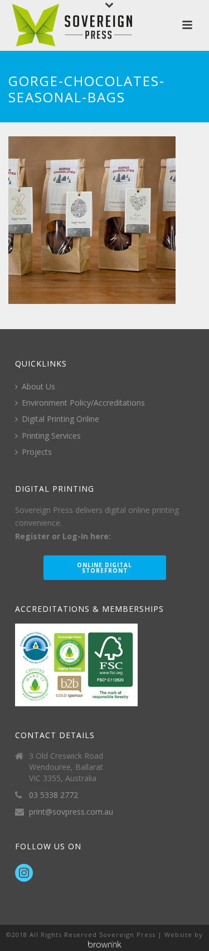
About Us (38, 386)
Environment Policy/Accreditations (83, 402)
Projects (37, 451)
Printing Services (51, 435)
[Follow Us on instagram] (24, 873)
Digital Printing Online (60, 418)
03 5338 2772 (53, 795)
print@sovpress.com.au (71, 812)
